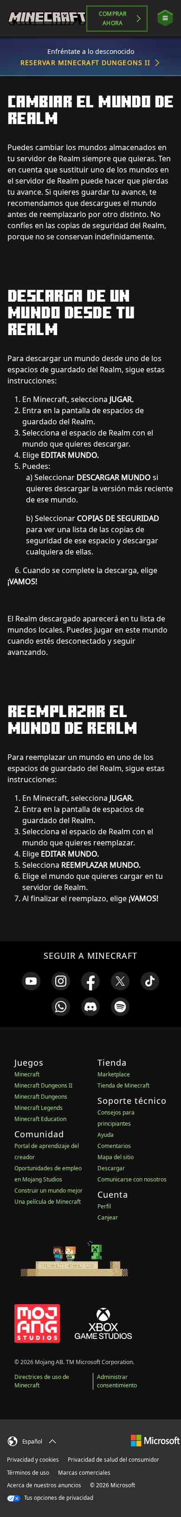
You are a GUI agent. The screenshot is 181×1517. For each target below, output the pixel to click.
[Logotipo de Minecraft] (46, 18)
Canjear (107, 1217)
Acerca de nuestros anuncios (44, 1485)
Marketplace (113, 1074)
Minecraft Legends (38, 1108)
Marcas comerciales (84, 1472)
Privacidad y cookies (33, 1459)
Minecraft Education (40, 1119)
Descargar (111, 1168)
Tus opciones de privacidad (58, 1497)
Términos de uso (28, 1472)
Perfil (104, 1206)
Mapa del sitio (115, 1157)
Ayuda (105, 1135)
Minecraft (26, 1074)
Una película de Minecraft (47, 1202)
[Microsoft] (155, 1440)
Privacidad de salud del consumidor (113, 1459)
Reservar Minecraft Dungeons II (85, 62)
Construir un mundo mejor (48, 1190)
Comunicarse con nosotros (132, 1179)
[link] (31, 981)
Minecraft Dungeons (40, 1097)
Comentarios (114, 1146)
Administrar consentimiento (117, 1381)
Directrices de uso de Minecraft (41, 1381)
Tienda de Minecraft (123, 1085)
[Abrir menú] (165, 18)
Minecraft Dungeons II (43, 1085)
